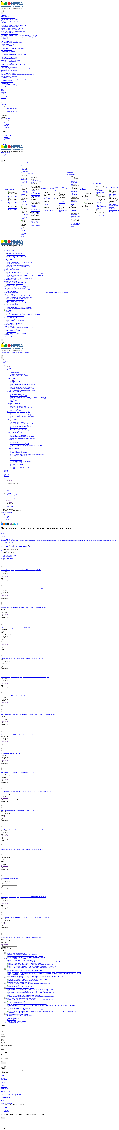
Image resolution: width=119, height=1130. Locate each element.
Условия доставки (6, 1091)
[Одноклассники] (4, 524)
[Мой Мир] (6, 524)
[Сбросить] (2, 1061)
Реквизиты (4, 1087)
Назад (10, 367)
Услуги (3, 1076)
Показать (3, 1063)
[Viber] (11, 524)
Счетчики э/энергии (16, 460)
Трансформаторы (15, 372)
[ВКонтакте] (2, 524)
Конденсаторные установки (18, 435)
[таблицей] (3, 559)
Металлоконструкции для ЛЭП (9, 546)
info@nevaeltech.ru (7, 118)
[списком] (2, 559)
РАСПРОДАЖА (9, 542)
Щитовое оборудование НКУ (18, 406)
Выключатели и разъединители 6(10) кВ (21, 415)
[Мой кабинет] (1, 341)
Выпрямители (14, 442)
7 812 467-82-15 (5, 95)
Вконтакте (7, 122)
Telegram (6, 124)
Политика (3, 1085)
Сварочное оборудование (17, 422)
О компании (4, 1079)
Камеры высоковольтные (17, 394)
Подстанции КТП (15, 381)
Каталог (9, 368)
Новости (3, 1082)
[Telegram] (17, 524)
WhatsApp (3, 98)
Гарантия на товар (6, 1092)
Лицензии (3, 1084)
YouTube (6, 125)
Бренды (3, 1078)
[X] (8, 524)
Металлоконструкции (16, 451)
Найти (2, 1117)
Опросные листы (5, 1088)
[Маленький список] (1, 561)
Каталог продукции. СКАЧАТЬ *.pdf (11, 1094)
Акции (2, 1075)
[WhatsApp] (13, 524)
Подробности (4, 576)
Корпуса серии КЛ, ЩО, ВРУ (26, 546)
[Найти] (2, 13)
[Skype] (15, 524)
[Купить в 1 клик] (1, 565)
